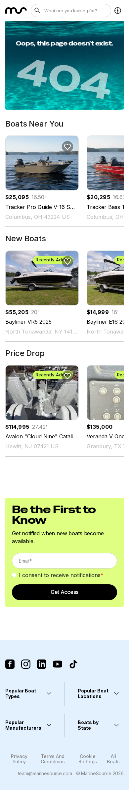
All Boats (113, 758)
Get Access (64, 592)
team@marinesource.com (45, 773)
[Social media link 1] (10, 664)
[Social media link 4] (57, 664)
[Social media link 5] (73, 664)
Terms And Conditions (53, 758)
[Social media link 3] (41, 664)
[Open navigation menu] (118, 10)
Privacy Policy (19, 758)
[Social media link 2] (25, 664)
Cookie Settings (87, 758)
